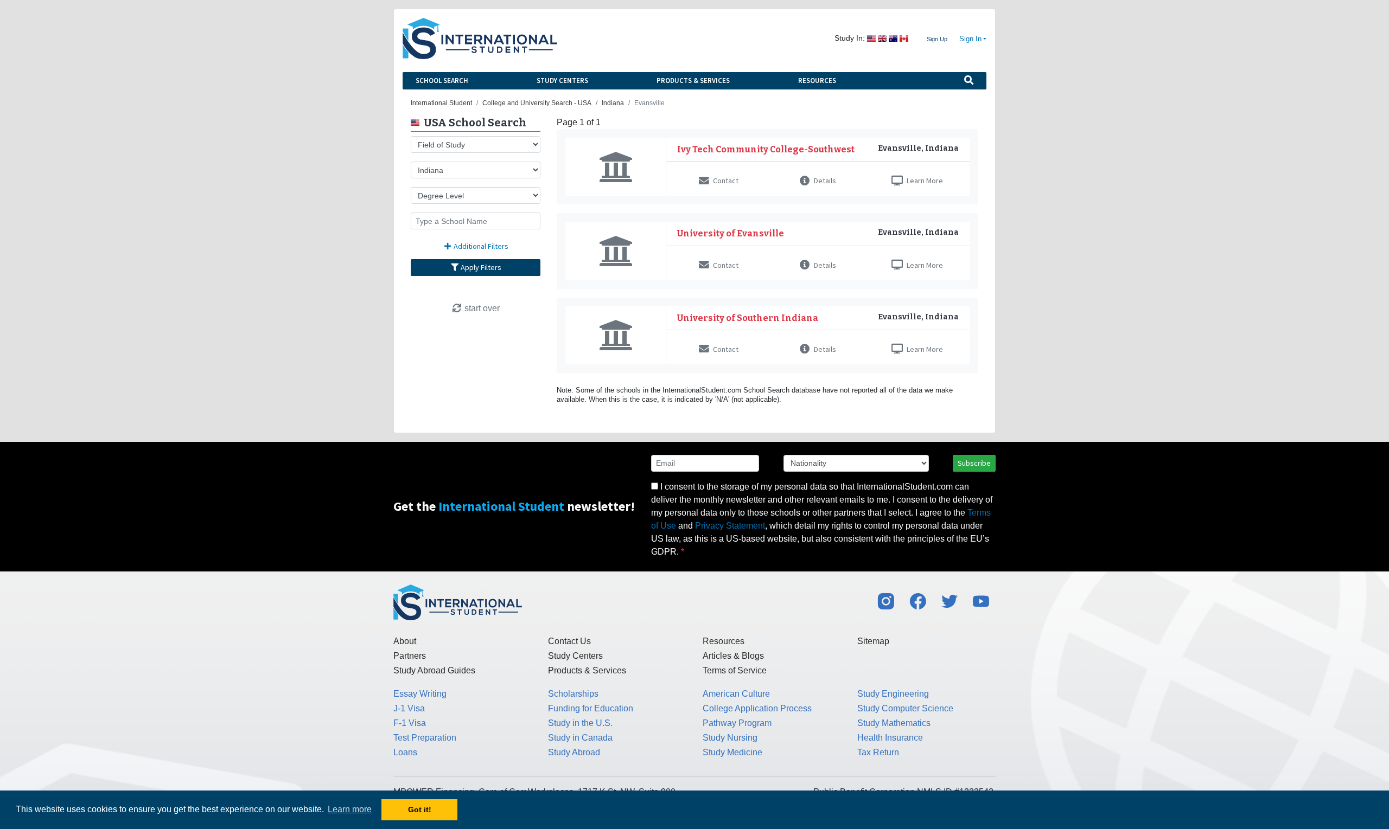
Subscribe (974, 463)
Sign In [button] (970, 39)
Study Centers (562, 80)
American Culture (736, 693)
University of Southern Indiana (747, 318)
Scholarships (573, 693)
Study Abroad (574, 752)
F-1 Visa (409, 723)
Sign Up (937, 39)
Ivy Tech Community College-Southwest (766, 149)
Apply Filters (480, 267)
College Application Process (757, 708)
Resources (817, 80)
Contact (724, 180)
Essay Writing (420, 693)
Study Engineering (893, 693)
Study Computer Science (905, 708)
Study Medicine (732, 752)
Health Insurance (890, 737)
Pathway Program (737, 723)
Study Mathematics (894, 723)
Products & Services (693, 80)
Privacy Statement (730, 525)
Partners (409, 655)
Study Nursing (730, 737)
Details (824, 180)
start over (481, 308)
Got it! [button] (419, 809)
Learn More (924, 180)
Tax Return (878, 752)
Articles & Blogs (733, 655)
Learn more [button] (350, 809)
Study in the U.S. (580, 723)
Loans (405, 752)
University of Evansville (730, 233)
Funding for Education (590, 708)
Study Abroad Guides (434, 670)
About (404, 641)
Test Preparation (424, 737)
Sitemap (873, 641)
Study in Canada (580, 737)
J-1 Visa (409, 708)
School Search (442, 80)
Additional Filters (480, 246)
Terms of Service (735, 670)
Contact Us (569, 641)
